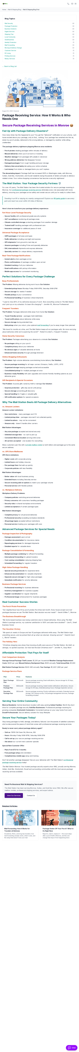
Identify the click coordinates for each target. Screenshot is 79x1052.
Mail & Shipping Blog (14, 9)
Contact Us (31, 795)
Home (4, 9)
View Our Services (14, 795)
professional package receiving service (26, 190)
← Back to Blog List (9, 66)
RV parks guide (59, 198)
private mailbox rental (34, 445)
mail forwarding (43, 325)
